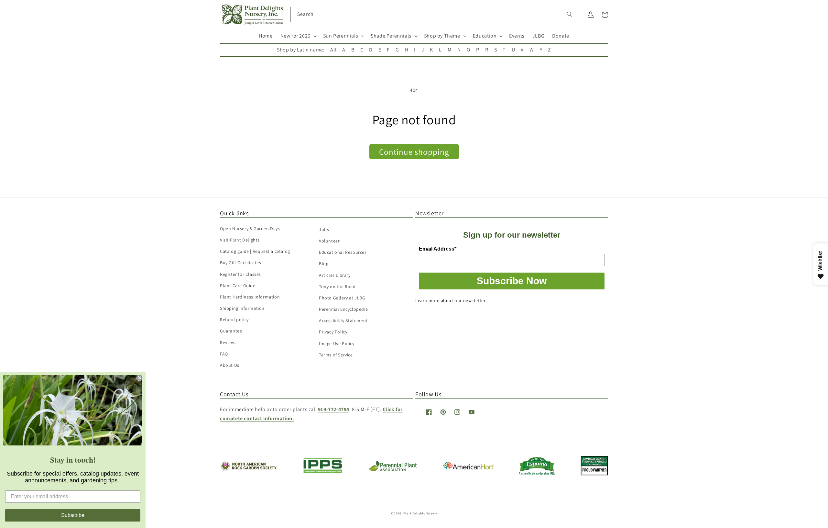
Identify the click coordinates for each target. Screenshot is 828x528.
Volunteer (329, 241)
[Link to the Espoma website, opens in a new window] (537, 473)
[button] (298, 36)
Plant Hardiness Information (250, 297)
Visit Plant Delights (240, 240)
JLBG (538, 35)
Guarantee (231, 331)
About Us (229, 365)
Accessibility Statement (343, 320)
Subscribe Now (512, 280)
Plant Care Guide (238, 285)
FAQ (224, 354)
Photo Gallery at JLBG (342, 298)
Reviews (228, 342)
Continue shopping (414, 151)
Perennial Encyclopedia (343, 309)
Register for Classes (240, 274)
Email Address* (437, 249)
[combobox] (434, 14)
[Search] (569, 14)
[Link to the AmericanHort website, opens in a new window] (468, 467)
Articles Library (335, 275)
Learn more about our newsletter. (450, 300)
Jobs (324, 229)
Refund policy (234, 319)
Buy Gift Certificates (240, 262)
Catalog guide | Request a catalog (255, 251)
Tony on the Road (337, 286)
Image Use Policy (336, 343)
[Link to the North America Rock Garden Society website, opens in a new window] (248, 469)
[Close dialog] (139, 378)
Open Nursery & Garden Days (250, 228)
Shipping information (242, 308)
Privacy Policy (333, 332)
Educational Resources (343, 252)
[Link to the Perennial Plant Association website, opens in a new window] (393, 469)
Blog (323, 263)
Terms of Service (336, 355)
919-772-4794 (333, 409)
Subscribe (72, 515)
